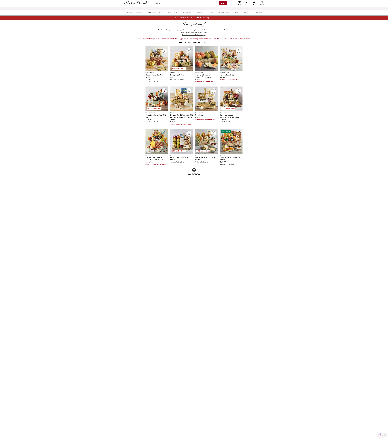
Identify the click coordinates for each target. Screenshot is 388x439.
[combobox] (186, 3)
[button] (134, 12)
